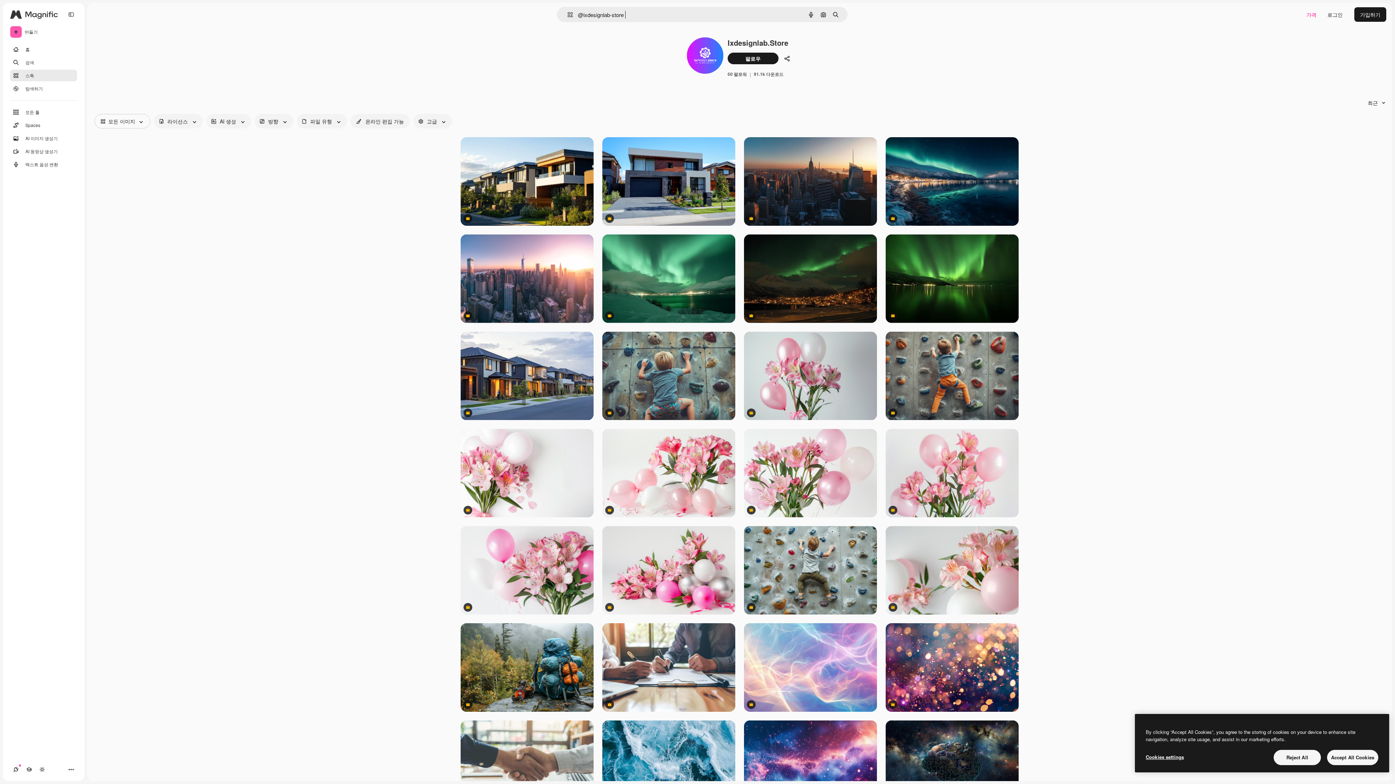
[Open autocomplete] (567, 14)
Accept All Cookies (1352, 757)
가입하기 (1370, 14)
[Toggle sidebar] (71, 14)
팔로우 (753, 58)
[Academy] (29, 769)
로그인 (1335, 14)
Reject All (1297, 757)
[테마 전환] (42, 769)
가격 (1311, 14)
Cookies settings (1165, 757)
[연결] (16, 769)
